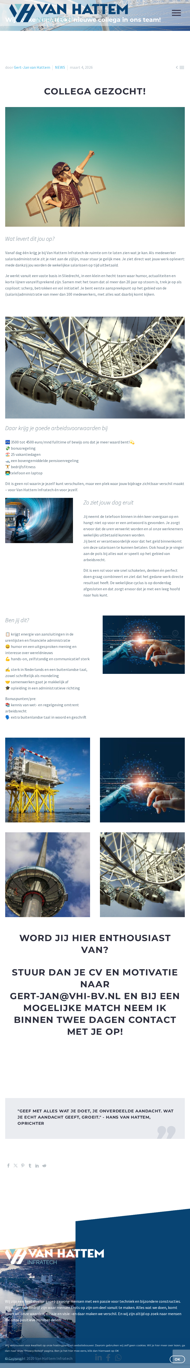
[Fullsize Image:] (142, 780)
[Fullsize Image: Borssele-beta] (47, 780)
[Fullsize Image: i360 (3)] (47, 874)
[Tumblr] (30, 1166)
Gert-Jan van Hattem (32, 67)
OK (177, 1359)
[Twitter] (16, 1166)
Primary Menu (176, 13)
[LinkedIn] (37, 1166)
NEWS (60, 67)
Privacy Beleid (14, 1359)
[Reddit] (44, 1166)
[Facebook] (8, 1166)
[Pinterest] (23, 1166)
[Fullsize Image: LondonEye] (142, 874)
